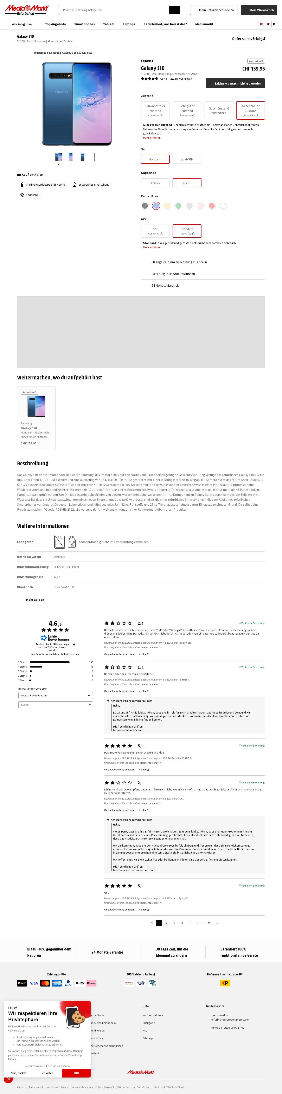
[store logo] (27, 10)
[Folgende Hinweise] (217, 923)
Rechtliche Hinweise (92, 1030)
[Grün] (178, 206)
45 (209, 923)
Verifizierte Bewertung (252, 623)
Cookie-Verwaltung (91, 1038)
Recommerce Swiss (92, 1015)
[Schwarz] (145, 206)
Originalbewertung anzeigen (119, 654)
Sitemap (148, 1038)
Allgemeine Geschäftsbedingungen (101, 1046)
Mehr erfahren (152, 138)
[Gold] (167, 206)
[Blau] (156, 206)
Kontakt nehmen (153, 1015)
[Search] (174, 10)
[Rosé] (201, 206)
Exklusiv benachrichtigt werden (238, 83)
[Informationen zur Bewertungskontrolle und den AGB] (74, 644)
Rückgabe (149, 1023)
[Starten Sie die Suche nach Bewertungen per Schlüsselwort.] (90, 705)
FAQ (145, 1030)
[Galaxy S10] (36, 406)
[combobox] (114, 10)
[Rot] (212, 206)
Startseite (19, 52)
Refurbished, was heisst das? (98, 1023)
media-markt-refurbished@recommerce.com (230, 1017)
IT (274, 24)
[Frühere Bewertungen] (151, 922)
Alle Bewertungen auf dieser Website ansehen (55, 654)
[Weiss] (223, 206)
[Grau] (189, 206)
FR (268, 24)
